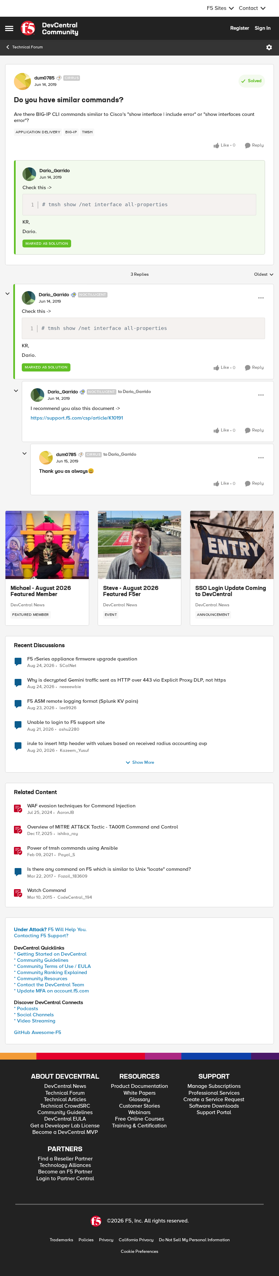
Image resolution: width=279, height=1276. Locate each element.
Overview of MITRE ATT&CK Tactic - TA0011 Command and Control (102, 827)
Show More (143, 762)
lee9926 (68, 708)
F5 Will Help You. (50, 929)
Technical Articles (65, 1099)
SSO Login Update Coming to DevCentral (230, 591)
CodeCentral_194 (75, 897)
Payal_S (66, 854)
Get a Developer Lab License (65, 1126)
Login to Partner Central (65, 1178)
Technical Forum (27, 47)
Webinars (139, 1112)
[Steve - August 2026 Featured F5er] (139, 545)
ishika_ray (68, 833)
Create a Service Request (213, 1099)
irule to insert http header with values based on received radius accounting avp (117, 743)
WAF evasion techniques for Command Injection (81, 806)
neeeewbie (70, 686)
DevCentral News (28, 605)
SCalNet (68, 665)
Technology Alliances (65, 1165)
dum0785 (44, 78)
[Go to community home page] (49, 28)
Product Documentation (139, 1086)
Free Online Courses (139, 1119)
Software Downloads (214, 1106)
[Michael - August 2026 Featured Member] (47, 545)
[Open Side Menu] (9, 28)
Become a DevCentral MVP (65, 1132)
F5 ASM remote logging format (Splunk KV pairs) (82, 701)
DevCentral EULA (65, 1119)
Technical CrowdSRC (65, 1106)
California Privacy (136, 1240)
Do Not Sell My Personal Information (194, 1240)
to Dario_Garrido (134, 391)
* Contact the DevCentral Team (49, 985)
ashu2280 (69, 729)
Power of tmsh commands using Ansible (72, 848)
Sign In (262, 28)
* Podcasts (26, 1008)
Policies (86, 1240)
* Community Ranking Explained (50, 972)
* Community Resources (40, 978)
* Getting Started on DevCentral (50, 954)
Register (239, 28)
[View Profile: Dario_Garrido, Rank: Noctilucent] (28, 298)
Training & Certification (139, 1126)
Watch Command (46, 890)
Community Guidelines (65, 1112)
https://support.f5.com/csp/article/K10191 (77, 418)
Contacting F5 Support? (41, 935)
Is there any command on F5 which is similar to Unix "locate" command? (109, 869)
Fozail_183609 (72, 876)
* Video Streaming (34, 1021)
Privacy (106, 1240)
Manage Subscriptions (214, 1086)
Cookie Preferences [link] (139, 1251)
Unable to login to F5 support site (66, 722)
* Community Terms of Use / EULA (52, 966)
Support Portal (214, 1112)
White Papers (139, 1093)
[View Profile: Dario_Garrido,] (29, 174)
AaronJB (65, 812)
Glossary (139, 1099)
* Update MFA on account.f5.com (51, 991)
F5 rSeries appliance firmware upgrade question (82, 659)
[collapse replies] (7, 294)
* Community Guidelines (41, 960)
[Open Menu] (269, 47)
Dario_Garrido (54, 170)
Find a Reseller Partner (65, 1159)
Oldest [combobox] (264, 274)
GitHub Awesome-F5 (37, 1032)
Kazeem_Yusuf (74, 750)
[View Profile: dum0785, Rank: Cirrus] (22, 81)
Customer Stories (139, 1106)
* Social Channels (34, 1015)
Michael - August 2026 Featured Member (41, 591)
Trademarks (61, 1240)
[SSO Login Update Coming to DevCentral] (232, 545)
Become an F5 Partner (65, 1172)
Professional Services (214, 1093)
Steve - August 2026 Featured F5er (131, 591)
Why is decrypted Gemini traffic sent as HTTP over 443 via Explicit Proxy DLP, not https (126, 680)
